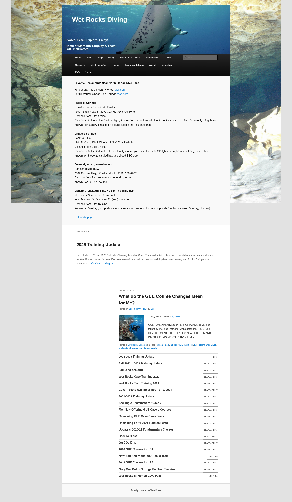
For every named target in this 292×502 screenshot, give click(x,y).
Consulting (166, 64)
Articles (167, 57)
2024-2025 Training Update (136, 356)
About (89, 57)
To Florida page (83, 217)
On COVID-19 (127, 442)
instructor (188, 344)
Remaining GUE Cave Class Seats (141, 416)
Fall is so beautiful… (133, 370)
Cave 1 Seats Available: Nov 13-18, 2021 (145, 390)
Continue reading (102, 263)
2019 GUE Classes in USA (136, 462)
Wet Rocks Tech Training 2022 (139, 383)
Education (133, 344)
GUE (180, 344)
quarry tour (137, 347)
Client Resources (98, 64)
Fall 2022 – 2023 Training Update (140, 363)
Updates (143, 344)
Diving (111, 57)
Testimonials (152, 57)
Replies (213, 456)
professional (125, 347)
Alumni (152, 64)
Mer (152, 308)
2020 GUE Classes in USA (136, 449)
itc (195, 344)
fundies (173, 344)
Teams (115, 64)
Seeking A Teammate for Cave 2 (140, 403)
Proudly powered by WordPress (146, 490)
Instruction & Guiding (130, 57)
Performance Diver (207, 344)
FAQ (77, 72)
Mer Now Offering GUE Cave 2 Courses (145, 409)
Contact (89, 72)
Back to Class (128, 436)
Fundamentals (162, 344)
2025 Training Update (98, 244)
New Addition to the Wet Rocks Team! (144, 456)
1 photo (176, 316)
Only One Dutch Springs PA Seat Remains (147, 469)
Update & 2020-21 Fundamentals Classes (146, 429)
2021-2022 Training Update (136, 396)
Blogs (100, 57)
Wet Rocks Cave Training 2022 (139, 376)
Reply (214, 357)
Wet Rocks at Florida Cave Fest (140, 476)
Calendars (80, 64)
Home (78, 57)
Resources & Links (134, 64)
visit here (120, 89)
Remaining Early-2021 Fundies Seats (143, 423)
